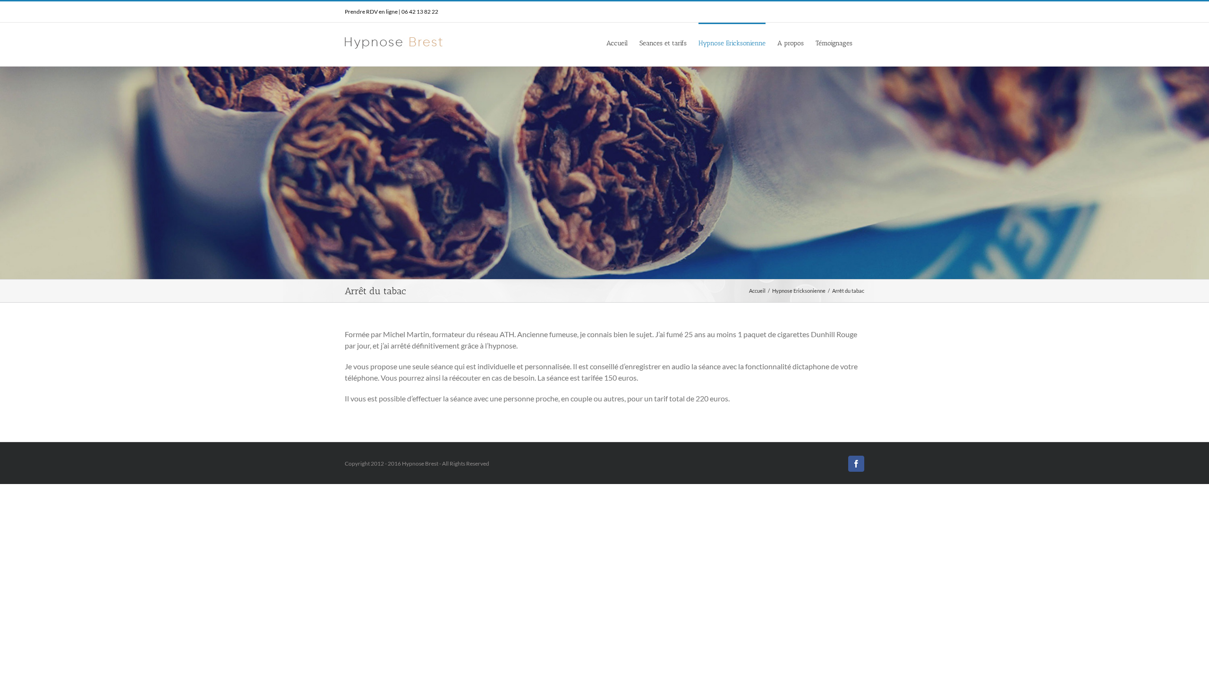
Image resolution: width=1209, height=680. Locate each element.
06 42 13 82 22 (419, 11)
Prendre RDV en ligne (371, 11)
